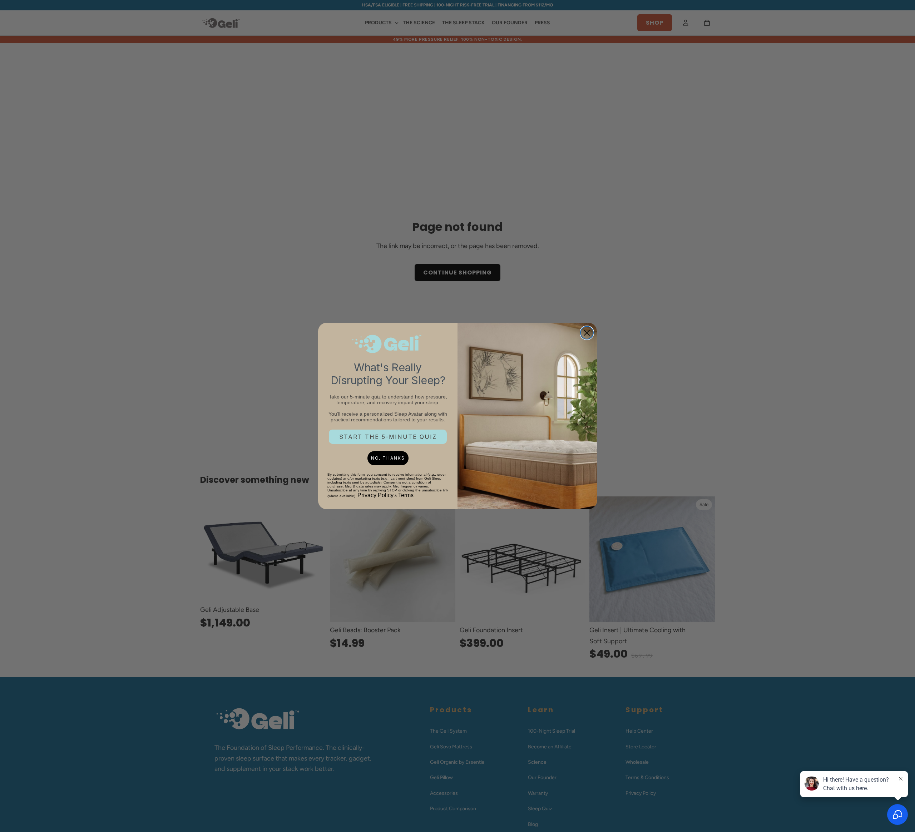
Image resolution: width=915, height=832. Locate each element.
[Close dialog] (586, 332)
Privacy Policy (375, 495)
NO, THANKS (388, 458)
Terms (406, 495)
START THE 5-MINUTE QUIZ (388, 436)
